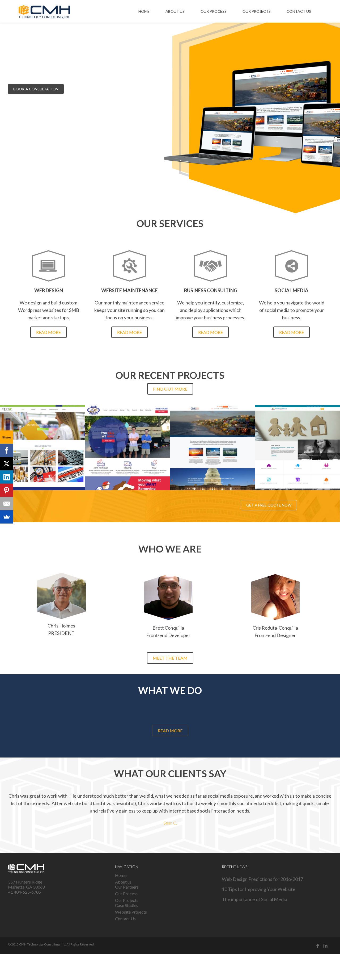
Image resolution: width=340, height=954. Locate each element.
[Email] (6, 503)
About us (175, 11)
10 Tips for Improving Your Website (258, 889)
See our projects (90, 89)
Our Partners (127, 886)
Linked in (325, 945)
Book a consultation (35, 89)
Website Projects (131, 911)
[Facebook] (6, 450)
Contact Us (299, 11)
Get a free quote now (268, 505)
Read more (48, 332)
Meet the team (170, 657)
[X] (6, 463)
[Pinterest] (6, 490)
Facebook (318, 945)
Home (144, 11)
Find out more (170, 388)
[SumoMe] (6, 517)
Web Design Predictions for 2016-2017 (262, 879)
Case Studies (126, 905)
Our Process (214, 11)
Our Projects (257, 11)
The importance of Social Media (254, 899)
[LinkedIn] (6, 477)
